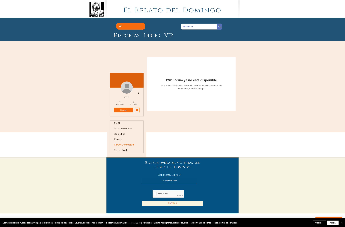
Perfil (117, 123)
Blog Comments (123, 128)
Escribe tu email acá (169, 175)
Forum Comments (124, 144)
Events (118, 139)
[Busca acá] (219, 26)
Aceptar (333, 222)
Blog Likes (119, 134)
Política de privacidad (228, 222)
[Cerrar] (341, 223)
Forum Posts (121, 150)
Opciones (319, 222)
